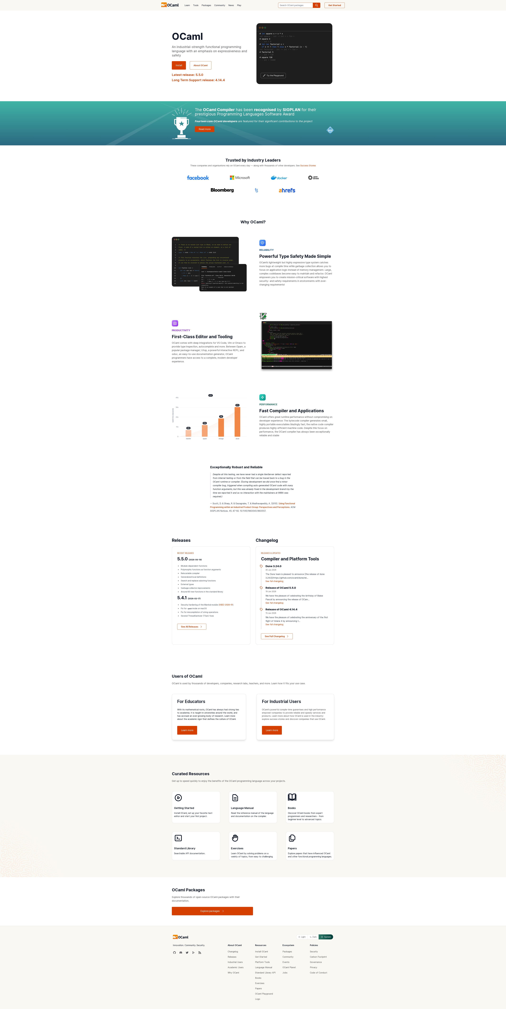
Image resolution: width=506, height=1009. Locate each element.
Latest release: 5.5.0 (187, 75)
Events (286, 962)
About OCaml (201, 65)
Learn (187, 5)
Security (314, 951)
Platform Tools (262, 962)
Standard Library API (265, 972)
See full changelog (274, 581)
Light (303, 937)
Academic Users (236, 967)
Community (219, 5)
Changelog (233, 951)
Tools (195, 5)
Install (179, 65)
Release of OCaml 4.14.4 (281, 609)
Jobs (285, 972)
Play (239, 5)
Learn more (187, 730)
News (231, 5)
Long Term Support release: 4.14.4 (198, 80)
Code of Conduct (318, 972)
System (327, 937)
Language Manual (263, 967)
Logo (257, 999)
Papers (258, 988)
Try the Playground (275, 75)
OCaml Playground (264, 993)
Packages (206, 5)
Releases (232, 956)
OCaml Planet (289, 967)
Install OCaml (261, 951)
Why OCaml (233, 972)
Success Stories (308, 165)
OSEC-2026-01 (226, 605)
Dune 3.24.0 (273, 566)
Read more (205, 129)
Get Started (334, 5)
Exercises (259, 983)
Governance (316, 962)
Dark (315, 937)
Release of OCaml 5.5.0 (281, 587)
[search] (316, 5)
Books (258, 978)
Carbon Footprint (318, 956)
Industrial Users (235, 962)
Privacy (313, 967)
